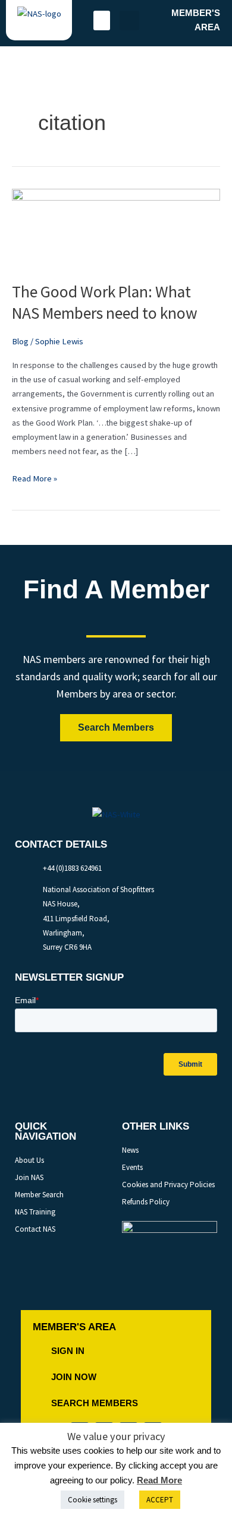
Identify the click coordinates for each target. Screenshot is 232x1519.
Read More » (34, 477)
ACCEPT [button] (159, 1500)
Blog (20, 341)
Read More (159, 1480)
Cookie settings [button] (92, 1500)
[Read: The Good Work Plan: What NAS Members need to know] (116, 228)
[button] (101, 20)
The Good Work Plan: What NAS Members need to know (104, 302)
